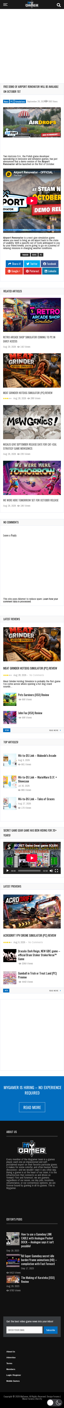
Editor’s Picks (14, 1219)
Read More (32, 1107)
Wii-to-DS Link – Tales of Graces (36, 799)
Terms (9, 1363)
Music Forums (28, 1399)
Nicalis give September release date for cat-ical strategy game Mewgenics (30, 446)
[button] (54, 1402)
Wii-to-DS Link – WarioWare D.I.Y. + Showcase (37, 779)
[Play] (7, 870)
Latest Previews (12, 886)
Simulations (20, 101)
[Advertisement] (32, 44)
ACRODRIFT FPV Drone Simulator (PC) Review (29, 935)
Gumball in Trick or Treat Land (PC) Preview (37, 975)
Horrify (39, 1399)
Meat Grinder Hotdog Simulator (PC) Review (28, 393)
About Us (10, 1352)
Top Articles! (10, 742)
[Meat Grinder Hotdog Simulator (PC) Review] (32, 370)
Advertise (11, 1357)
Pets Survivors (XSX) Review (33, 695)
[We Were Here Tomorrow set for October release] (32, 478)
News (6, 101)
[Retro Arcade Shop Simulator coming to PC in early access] (32, 315)
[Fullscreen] (56, 870)
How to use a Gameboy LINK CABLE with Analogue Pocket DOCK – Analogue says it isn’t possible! (37, 1240)
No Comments (37, 675)
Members (10, 1369)
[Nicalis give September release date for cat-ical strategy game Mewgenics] (32, 422)
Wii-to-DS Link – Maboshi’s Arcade (37, 755)
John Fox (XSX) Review (30, 713)
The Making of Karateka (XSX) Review (38, 1279)
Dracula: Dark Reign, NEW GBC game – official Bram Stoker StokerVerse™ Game (39, 955)
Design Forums (53, 1396)
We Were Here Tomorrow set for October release (30, 500)
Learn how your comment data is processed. (30, 600)
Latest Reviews (11, 619)
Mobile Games (13, 1381)
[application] (32, 858)
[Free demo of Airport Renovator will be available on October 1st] (32, 122)
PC (12, 101)
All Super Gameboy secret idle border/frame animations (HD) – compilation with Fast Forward (39, 1260)
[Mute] (51, 870)
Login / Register (13, 1375)
